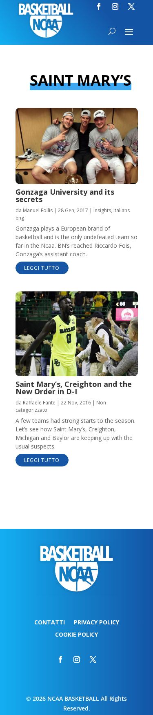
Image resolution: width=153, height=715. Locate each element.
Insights (102, 210)
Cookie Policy (76, 635)
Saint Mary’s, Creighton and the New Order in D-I (74, 387)
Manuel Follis (38, 210)
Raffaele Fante (39, 402)
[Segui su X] (131, 6)
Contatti (49, 623)
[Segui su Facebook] (98, 6)
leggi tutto (42, 267)
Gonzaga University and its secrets (65, 195)
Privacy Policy (96, 623)
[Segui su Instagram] (115, 6)
